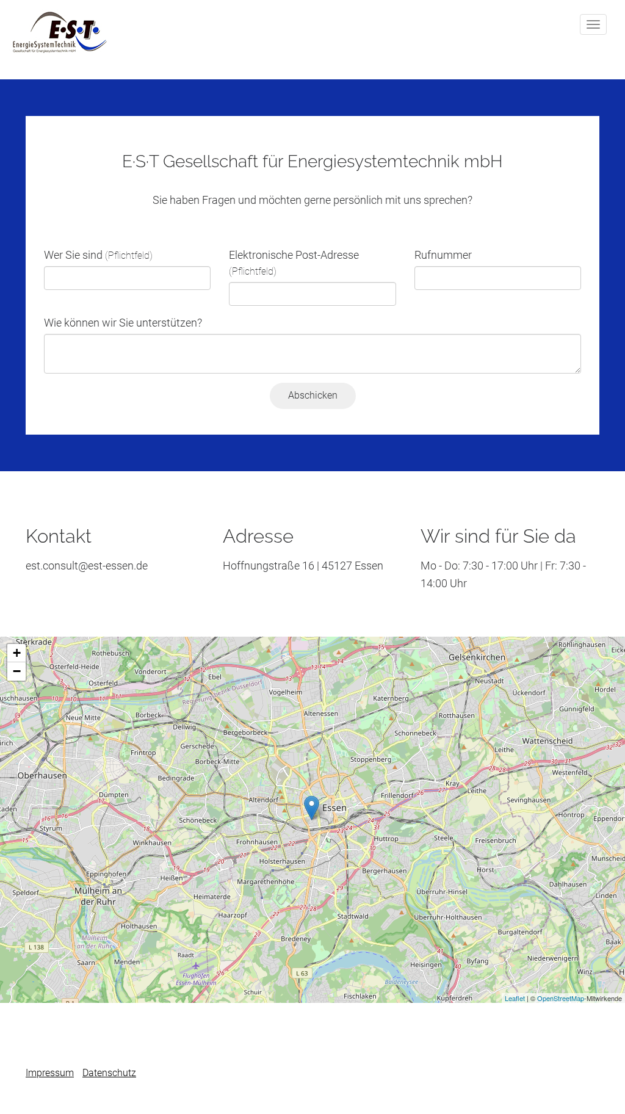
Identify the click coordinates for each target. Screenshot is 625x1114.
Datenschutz (109, 1073)
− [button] (17, 671)
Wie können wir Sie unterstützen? (123, 322)
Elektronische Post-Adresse (294, 262)
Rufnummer (443, 254)
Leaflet (515, 998)
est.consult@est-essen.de (87, 565)
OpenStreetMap (560, 998)
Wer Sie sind (98, 254)
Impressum (50, 1073)
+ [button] (17, 652)
